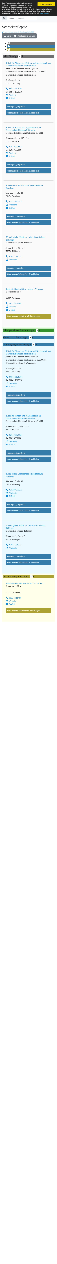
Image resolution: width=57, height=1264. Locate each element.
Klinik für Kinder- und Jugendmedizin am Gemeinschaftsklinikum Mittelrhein (23, 128)
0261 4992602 (15, 147)
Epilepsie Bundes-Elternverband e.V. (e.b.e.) (24, 289)
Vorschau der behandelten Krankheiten (23, 113)
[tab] (8, 43)
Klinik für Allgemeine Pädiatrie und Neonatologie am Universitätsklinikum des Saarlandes (28, 64)
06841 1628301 (16, 89)
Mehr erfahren (44, 13)
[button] (7, 35)
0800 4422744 (15, 303)
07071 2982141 (16, 256)
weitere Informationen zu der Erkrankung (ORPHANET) (19, 32)
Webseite (13, 95)
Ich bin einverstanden (46, 4)
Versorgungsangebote (16, 107)
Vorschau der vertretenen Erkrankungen (23, 316)
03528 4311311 (15, 201)
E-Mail (12, 98)
